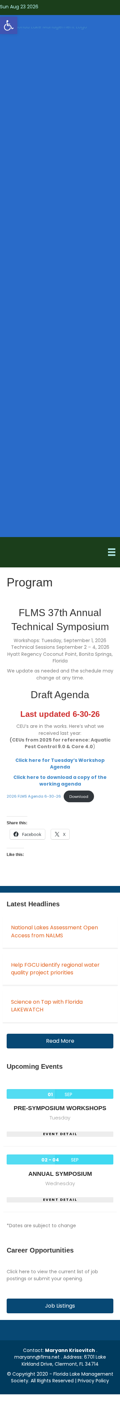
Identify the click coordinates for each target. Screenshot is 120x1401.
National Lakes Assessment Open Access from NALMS (54, 931)
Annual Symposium (60, 1174)
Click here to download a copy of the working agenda (60, 780)
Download (78, 796)
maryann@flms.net (37, 1357)
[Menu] (111, 552)
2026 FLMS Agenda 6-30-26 (34, 796)
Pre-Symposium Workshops (60, 1108)
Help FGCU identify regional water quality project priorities (55, 968)
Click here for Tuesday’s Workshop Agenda (60, 763)
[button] (8, 25)
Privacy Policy (93, 1380)
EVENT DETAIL (60, 1133)
